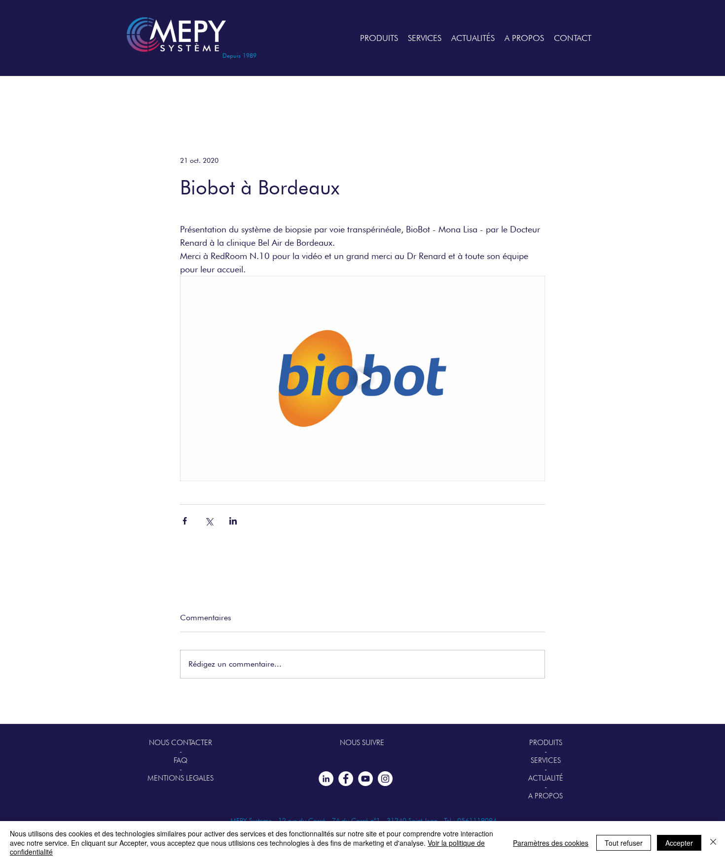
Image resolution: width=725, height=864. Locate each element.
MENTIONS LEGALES (180, 778)
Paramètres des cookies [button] (550, 843)
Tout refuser (624, 843)
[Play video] (362, 378)
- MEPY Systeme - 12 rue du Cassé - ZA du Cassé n (298, 821)
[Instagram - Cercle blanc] (385, 778)
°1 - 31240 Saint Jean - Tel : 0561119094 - (437, 821)
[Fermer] (713, 842)
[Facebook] (345, 778)
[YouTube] (365, 778)
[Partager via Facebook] (184, 521)
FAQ (180, 760)
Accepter (679, 843)
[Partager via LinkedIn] (233, 521)
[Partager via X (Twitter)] (209, 521)
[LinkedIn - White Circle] (326, 778)
